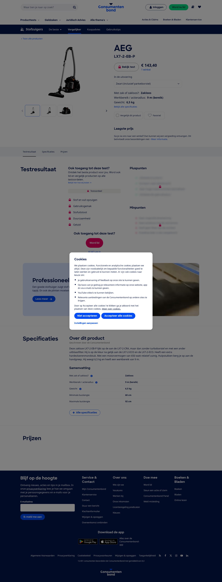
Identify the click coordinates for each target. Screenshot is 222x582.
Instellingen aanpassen (86, 323)
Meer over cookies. (111, 308)
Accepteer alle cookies (118, 315)
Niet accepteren (87, 315)
